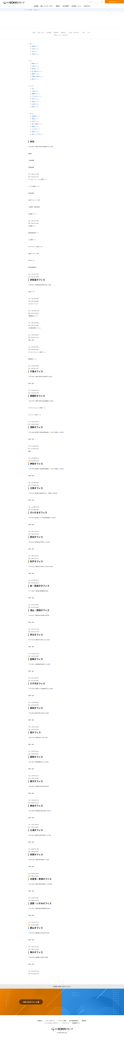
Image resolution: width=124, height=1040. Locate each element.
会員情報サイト (76, 1023)
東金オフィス (35, 101)
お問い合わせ (87, 6)
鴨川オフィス (35, 79)
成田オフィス (35, 131)
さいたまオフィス (36, 96)
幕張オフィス (35, 119)
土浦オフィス (35, 104)
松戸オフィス (35, 121)
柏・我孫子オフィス (37, 71)
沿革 (83, 32)
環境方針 (84, 1021)
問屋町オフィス (36, 94)
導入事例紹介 (66, 6)
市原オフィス (35, 54)
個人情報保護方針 (74, 1021)
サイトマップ (65, 1023)
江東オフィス (35, 66)
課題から (58, 6)
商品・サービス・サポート (47, 6)
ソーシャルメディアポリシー (51, 1023)
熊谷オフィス (35, 69)
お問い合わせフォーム (114, 1)
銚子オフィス (35, 99)
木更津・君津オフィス (37, 76)
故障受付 (40, 1021)
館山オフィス (35, 106)
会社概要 (48, 32)
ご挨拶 (33, 32)
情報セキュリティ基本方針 (61, 35)
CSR (88, 32)
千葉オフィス (35, 91)
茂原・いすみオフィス (37, 134)
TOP (25, 9)
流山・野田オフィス (37, 124)
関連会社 (63, 32)
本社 (33, 88)
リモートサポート (50, 1021)
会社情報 (36, 6)
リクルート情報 (62, 1021)
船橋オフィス (35, 126)
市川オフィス (35, 49)
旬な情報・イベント (76, 6)
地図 (52, 146)
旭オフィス (34, 51)
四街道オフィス (36, 116)
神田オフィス (35, 63)
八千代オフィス (36, 129)
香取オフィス (35, 74)
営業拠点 (56, 32)
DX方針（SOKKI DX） (74, 32)
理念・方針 (41, 32)
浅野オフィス (35, 46)
